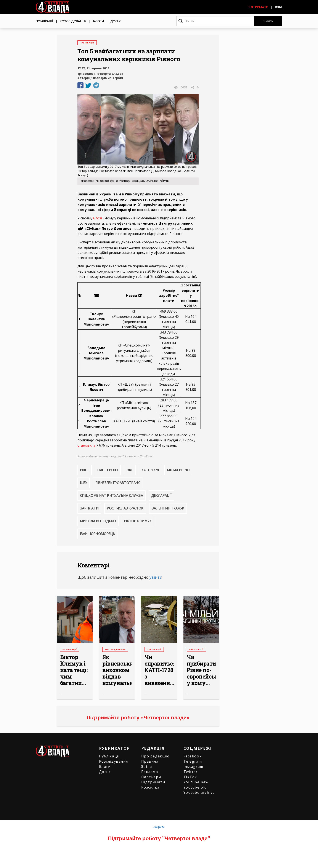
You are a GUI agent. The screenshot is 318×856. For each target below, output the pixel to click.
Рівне (84, 470)
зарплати (89, 508)
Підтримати (257, 7)
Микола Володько (98, 521)
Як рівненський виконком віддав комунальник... (117, 670)
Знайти (268, 21)
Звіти (146, 766)
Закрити (159, 826)
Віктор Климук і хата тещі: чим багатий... (74, 670)
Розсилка (150, 787)
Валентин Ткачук (168, 508)
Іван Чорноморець (97, 533)
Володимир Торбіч (108, 78)
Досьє (116, 21)
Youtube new (196, 782)
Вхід (278, 7)
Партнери (151, 777)
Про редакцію (155, 756)
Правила (150, 761)
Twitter (190, 771)
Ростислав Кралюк (125, 508)
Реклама (149, 771)
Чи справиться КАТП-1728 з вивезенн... (159, 670)
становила (86, 445)
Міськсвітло (178, 470)
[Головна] (52, 7)
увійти (155, 577)
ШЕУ (83, 482)
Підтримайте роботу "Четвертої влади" (159, 838)
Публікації (44, 21)
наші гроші (107, 470)
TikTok (190, 777)
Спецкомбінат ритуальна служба (111, 495)
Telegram (192, 761)
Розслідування (73, 21)
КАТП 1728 (150, 470)
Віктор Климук (138, 521)
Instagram (193, 766)
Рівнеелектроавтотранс (117, 482)
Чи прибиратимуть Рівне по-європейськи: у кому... (201, 670)
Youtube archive (199, 792)
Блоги (98, 21)
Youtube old (195, 787)
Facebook (192, 756)
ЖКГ (129, 470)
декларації (161, 495)
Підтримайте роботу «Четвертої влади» (138, 717)
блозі (97, 218)
